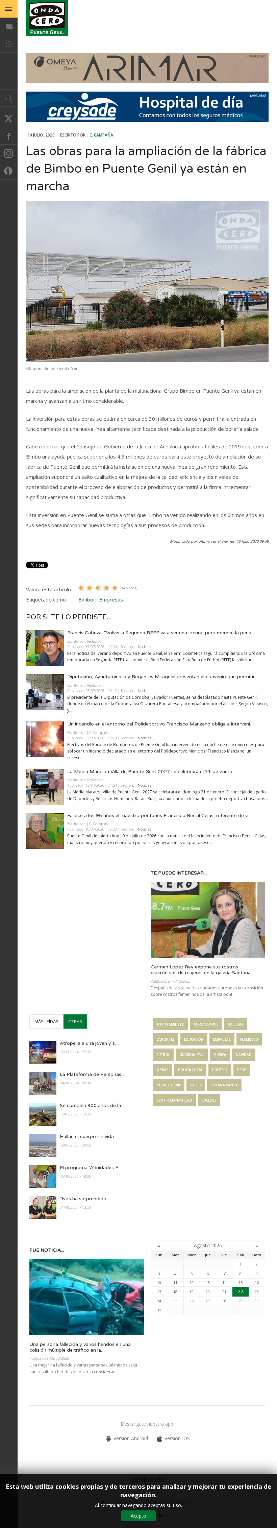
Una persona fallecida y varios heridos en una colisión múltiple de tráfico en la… (80, 1347)
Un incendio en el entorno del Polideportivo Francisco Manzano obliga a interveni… (160, 724)
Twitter (9, 118)
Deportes (166, 1039)
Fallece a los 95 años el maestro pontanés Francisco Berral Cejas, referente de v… (159, 815)
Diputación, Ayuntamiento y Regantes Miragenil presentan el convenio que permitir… (163, 677)
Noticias (144, 646)
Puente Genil (169, 1085)
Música (219, 1054)
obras (163, 1069)
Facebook (9, 136)
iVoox (9, 171)
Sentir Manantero (174, 1100)
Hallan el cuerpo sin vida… (89, 1136)
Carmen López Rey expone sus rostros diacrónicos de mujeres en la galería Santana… (203, 970)
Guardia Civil (191, 1054)
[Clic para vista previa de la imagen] (147, 281)
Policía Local (190, 1069)
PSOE (241, 1069)
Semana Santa (224, 1085)
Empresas (111, 599)
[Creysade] (147, 120)
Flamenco (249, 1039)
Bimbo (85, 599)
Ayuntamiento (170, 1024)
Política (220, 1069)
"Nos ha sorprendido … (86, 1199)
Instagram (9, 153)
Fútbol (163, 1054)
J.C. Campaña (100, 135)
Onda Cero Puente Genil (47, 18)
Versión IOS (177, 1438)
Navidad (244, 1054)
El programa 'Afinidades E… (91, 1167)
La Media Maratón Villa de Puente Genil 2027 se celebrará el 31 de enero (149, 771)
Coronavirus (206, 1024)
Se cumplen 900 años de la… (92, 1105)
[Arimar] (147, 81)
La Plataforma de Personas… (93, 1074)
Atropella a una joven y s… (89, 1043)
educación (194, 1039)
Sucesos (209, 1100)
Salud (195, 1085)
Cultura (236, 1024)
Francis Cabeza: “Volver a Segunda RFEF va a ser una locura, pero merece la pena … (162, 633)
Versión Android (131, 1438)
